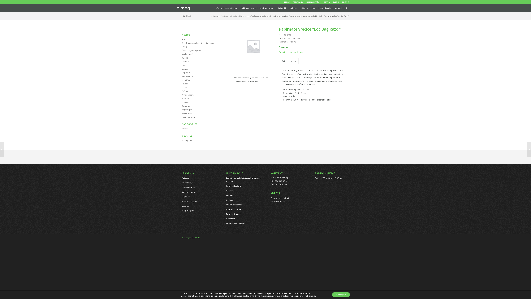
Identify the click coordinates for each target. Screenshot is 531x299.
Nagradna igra (187, 76)
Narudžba (186, 80)
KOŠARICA (326, 2)
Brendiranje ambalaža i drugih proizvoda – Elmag (243, 180)
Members (185, 69)
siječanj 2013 (187, 140)
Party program (188, 210)
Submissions (187, 113)
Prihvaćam (341, 294)
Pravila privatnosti (233, 214)
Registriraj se (187, 110)
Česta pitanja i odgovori (191, 50)
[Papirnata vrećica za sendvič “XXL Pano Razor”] (2, 149)
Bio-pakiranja (187, 182)
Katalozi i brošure (189, 54)
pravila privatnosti (289, 296)
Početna (185, 91)
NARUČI (336, 2)
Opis (284, 61)
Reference (186, 106)
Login (184, 65)
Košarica (185, 61)
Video (293, 61)
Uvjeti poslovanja (188, 117)
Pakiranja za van (189, 187)
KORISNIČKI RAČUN (313, 2)
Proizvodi (187, 15)
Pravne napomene (189, 95)
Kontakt (185, 58)
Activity (184, 39)
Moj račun (186, 73)
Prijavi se (185, 98)
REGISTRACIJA (298, 2)
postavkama (248, 296)
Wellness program (189, 201)
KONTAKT (345, 2)
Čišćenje (185, 206)
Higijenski (186, 196)
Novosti (185, 84)
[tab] (283, 61)
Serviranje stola (188, 192)
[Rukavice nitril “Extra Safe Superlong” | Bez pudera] (529, 149)
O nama (185, 87)
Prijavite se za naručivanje (291, 52)
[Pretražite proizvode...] (346, 8)
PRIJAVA (287, 2)
